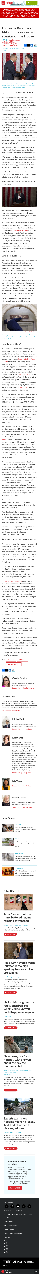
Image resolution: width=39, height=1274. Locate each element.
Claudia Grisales (14, 40)
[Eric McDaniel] (6, 722)
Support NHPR (15, 1188)
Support (33, 3)
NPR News (22, 660)
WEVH (6, 1245)
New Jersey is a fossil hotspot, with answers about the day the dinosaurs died (17, 1061)
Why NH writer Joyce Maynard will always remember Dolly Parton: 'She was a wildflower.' (25, 873)
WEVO (6, 1250)
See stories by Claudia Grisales (23, 688)
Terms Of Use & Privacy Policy (13, 1233)
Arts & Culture (19, 868)
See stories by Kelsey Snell (21, 773)
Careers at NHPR (9, 1229)
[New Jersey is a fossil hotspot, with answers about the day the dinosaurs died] (18, 1044)
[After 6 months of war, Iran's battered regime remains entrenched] (18, 902)
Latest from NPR (14, 664)
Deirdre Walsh (13, 45)
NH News (18, 824)
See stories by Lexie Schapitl (12, 711)
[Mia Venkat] (6, 784)
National (11, 660)
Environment (19, 853)
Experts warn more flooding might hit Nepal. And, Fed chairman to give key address (19, 1123)
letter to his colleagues (13, 581)
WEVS (6, 1253)
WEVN (6, 1248)
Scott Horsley (8, 977)
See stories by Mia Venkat (21, 786)
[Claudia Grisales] (6, 681)
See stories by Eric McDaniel (22, 729)
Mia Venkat (17, 781)
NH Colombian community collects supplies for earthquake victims (25, 829)
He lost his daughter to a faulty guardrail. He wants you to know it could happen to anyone (19, 1007)
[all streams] (36, 1271)
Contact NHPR (8, 1221)
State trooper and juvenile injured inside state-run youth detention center (25, 844)
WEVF (5, 1244)
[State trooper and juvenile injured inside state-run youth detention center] (8, 842)
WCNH (6, 1240)
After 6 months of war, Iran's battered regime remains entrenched (18, 917)
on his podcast (23, 387)
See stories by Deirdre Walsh (22, 807)
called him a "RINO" (25, 374)
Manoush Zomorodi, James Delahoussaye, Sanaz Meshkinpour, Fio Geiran (18, 1071)
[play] (3, 1272)
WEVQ (6, 1251)
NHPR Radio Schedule (10, 1225)
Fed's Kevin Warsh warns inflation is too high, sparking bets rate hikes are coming (19, 968)
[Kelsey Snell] (6, 740)
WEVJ (5, 1247)
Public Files (7, 1237)
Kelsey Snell (14, 44)
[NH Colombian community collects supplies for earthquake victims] (8, 828)
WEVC (6, 1242)
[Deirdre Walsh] (6, 800)
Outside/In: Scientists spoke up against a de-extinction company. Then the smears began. (25, 858)
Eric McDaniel (8, 43)
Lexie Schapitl (7, 42)
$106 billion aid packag (19, 230)
